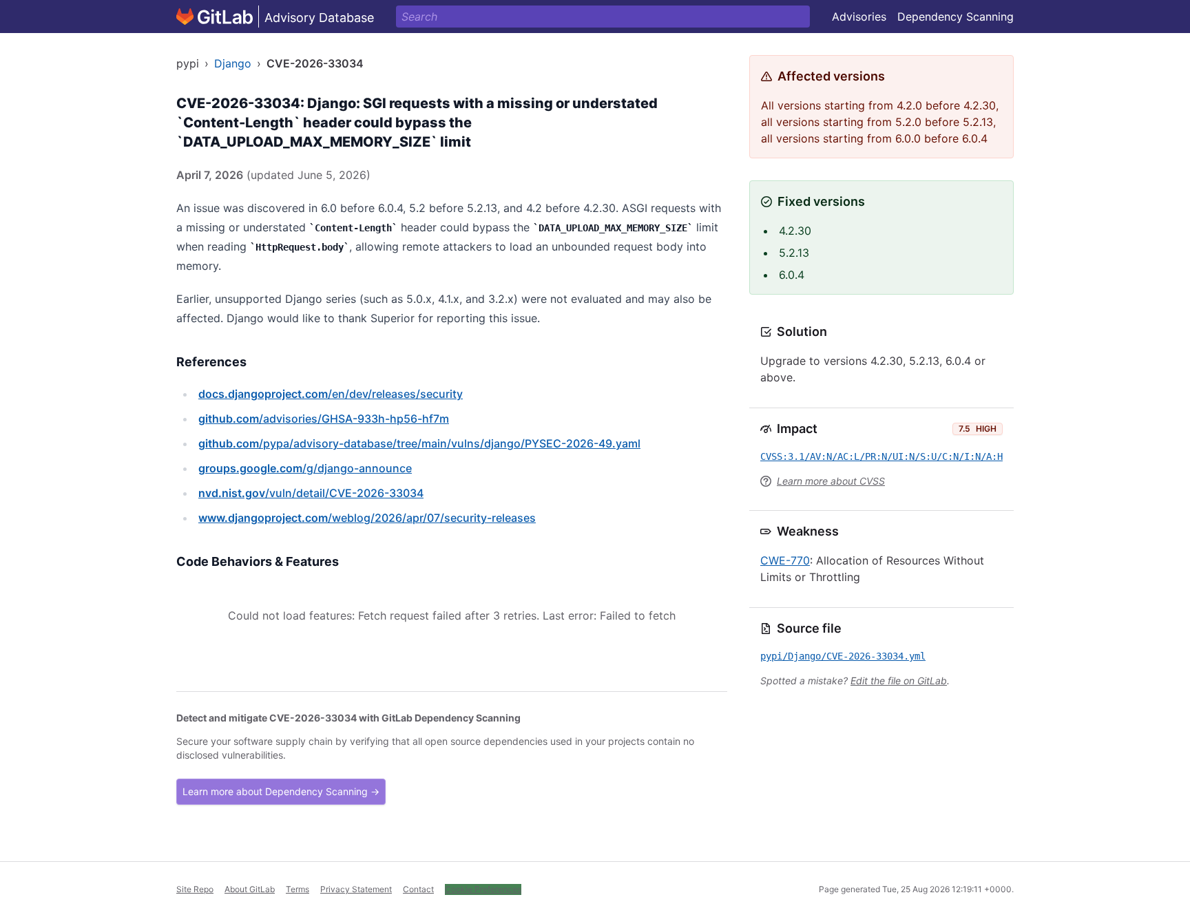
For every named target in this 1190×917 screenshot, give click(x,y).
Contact (418, 889)
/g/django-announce (305, 468)
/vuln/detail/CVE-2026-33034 (311, 493)
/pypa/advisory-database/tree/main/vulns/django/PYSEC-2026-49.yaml (419, 443)
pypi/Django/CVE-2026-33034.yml (843, 656)
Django (232, 63)
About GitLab (250, 889)
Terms (297, 889)
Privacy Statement (356, 889)
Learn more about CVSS (831, 481)
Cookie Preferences (483, 889)
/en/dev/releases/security (330, 394)
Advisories (859, 16)
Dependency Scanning (955, 16)
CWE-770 (785, 560)
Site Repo (194, 889)
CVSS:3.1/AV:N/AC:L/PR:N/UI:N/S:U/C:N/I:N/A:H (881, 456)
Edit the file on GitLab (898, 680)
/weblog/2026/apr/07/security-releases (367, 518)
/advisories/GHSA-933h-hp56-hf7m (323, 418)
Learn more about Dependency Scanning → (280, 791)
